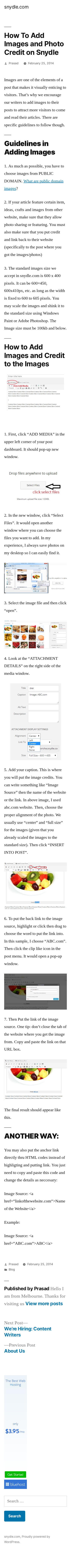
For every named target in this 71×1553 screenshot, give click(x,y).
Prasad (14, 63)
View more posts (44, 1303)
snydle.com (16, 7)
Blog (12, 1269)
